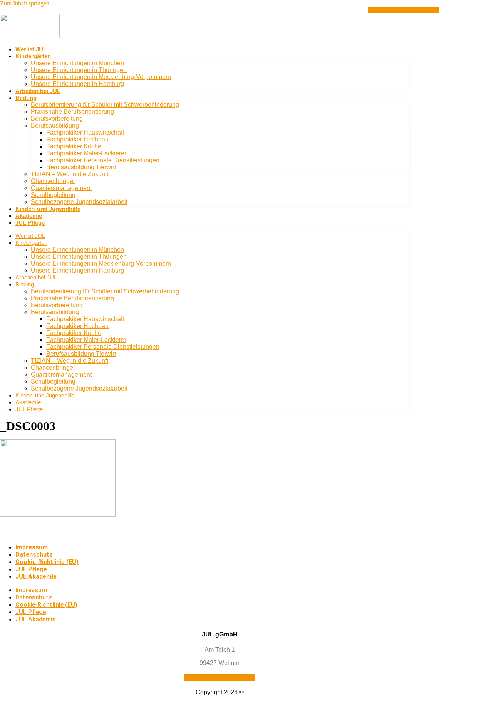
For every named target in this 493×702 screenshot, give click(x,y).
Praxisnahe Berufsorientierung (72, 111)
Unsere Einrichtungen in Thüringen (79, 70)
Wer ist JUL (31, 49)
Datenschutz (34, 554)
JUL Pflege (30, 222)
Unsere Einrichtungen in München (77, 63)
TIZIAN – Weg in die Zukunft (69, 174)
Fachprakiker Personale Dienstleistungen (102, 160)
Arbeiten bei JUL (37, 91)
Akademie (28, 215)
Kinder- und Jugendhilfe (47, 208)
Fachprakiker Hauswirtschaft (85, 132)
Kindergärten (33, 56)
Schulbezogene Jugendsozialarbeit (79, 202)
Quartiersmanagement (61, 188)
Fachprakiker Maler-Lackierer (86, 153)
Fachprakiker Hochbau (77, 139)
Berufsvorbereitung (57, 118)
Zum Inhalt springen (24, 3)
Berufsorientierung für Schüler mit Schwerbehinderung (105, 104)
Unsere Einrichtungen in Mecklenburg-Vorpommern (101, 77)
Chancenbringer (53, 181)
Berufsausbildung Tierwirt (81, 167)
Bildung (26, 97)
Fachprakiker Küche (73, 146)
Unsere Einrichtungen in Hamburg (77, 84)
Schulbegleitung (53, 195)
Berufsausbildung (55, 125)
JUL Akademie (36, 576)
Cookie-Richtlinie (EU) (47, 562)
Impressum (31, 547)
